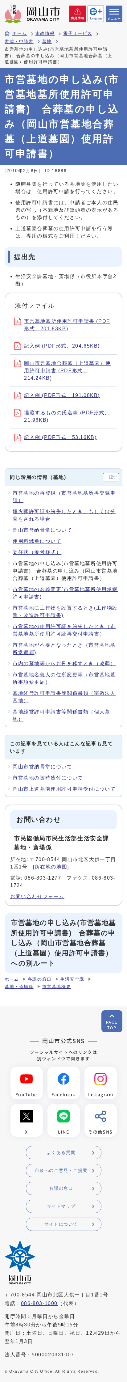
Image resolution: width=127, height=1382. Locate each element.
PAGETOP (112, 1025)
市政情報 (45, 33)
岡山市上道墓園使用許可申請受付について (64, 789)
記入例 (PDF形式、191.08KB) (62, 395)
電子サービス (77, 33)
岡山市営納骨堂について (42, 530)
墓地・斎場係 (19, 986)
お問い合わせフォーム (37, 896)
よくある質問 (61, 1152)
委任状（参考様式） (37, 552)
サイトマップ (61, 1206)
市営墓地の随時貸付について (48, 777)
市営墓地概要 (56, 986)
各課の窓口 (40, 979)
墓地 (47, 41)
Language (96, 18)
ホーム (19, 33)
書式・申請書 (19, 41)
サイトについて (61, 1224)
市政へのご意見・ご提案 (61, 1170)
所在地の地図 (51, 866)
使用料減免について (37, 541)
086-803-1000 (39, 1303)
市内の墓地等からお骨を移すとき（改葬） (64, 663)
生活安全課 (72, 979)
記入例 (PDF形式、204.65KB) (62, 346)
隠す (113, 477)
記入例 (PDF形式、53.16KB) (60, 437)
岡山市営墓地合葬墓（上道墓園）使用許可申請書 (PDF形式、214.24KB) (67, 371)
